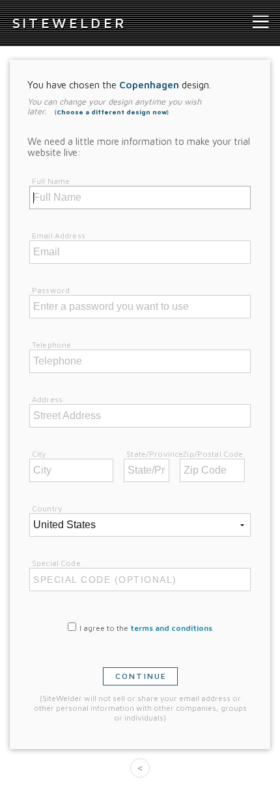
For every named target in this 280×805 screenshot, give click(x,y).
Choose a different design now (112, 112)
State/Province (154, 454)
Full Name (51, 181)
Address (47, 399)
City (39, 454)
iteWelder (69, 22)
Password (51, 290)
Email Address (58, 235)
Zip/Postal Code (212, 454)
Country (47, 508)
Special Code (56, 563)
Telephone (51, 345)
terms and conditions (171, 628)
